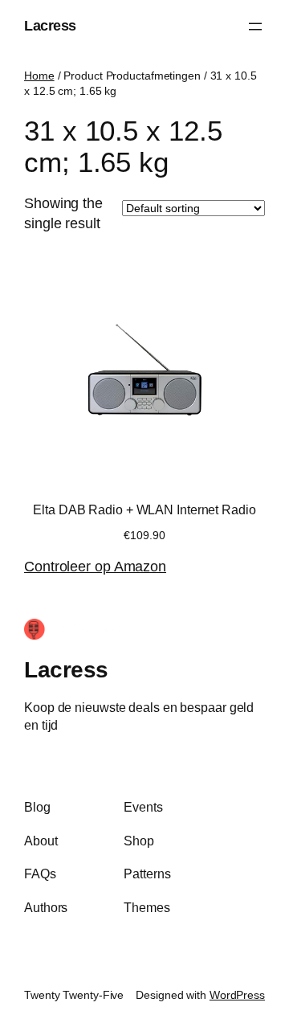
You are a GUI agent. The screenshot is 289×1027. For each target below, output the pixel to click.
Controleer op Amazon (95, 567)
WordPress (237, 994)
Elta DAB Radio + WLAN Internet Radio (144, 509)
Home (39, 75)
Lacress (50, 26)
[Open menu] (255, 26)
